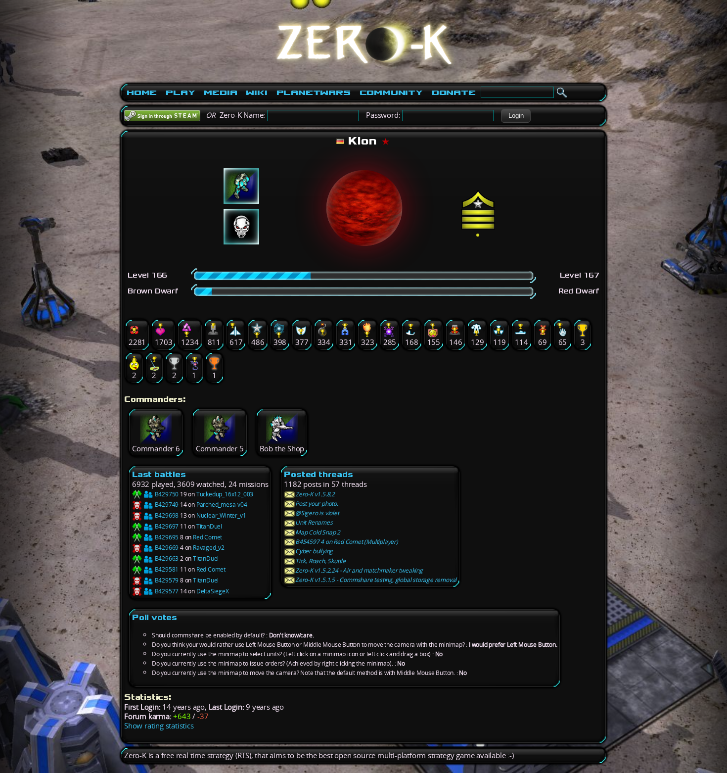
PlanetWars (313, 93)
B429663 (166, 558)
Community (391, 93)
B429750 (166, 494)
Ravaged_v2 (209, 547)
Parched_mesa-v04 (221, 504)
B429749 (166, 504)
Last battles (159, 474)
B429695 (166, 537)
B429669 (166, 547)
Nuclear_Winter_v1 (221, 515)
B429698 (166, 515)
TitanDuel (209, 526)
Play (180, 93)
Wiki (256, 93)
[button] (516, 116)
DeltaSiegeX (212, 591)
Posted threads (318, 474)
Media (220, 93)
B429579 (166, 580)
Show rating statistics (159, 725)
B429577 (166, 591)
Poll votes (154, 617)
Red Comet (207, 537)
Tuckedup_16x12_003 (224, 494)
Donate (454, 93)
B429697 (166, 526)
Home (142, 93)
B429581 (166, 569)
